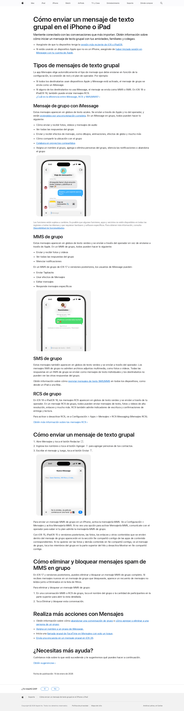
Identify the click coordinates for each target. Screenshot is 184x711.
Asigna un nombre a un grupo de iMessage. (60, 628)
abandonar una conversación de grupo (92, 620)
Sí (45, 689)
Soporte (31, 697)
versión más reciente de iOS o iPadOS (101, 44)
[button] (161, 3)
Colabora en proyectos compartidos (55, 143)
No (55, 689)
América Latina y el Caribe (152, 706)
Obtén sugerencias (43, 663)
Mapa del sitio (96, 706)
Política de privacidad (80, 706)
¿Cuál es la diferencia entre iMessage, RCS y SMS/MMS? (67, 96)
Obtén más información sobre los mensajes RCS (59, 422)
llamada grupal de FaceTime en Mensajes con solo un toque (80, 633)
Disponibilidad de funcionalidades (48, 228)
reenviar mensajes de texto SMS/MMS (89, 381)
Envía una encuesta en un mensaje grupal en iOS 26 (64, 638)
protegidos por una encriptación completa (63, 115)
